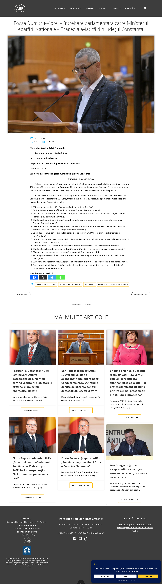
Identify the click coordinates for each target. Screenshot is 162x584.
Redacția (37, 142)
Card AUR (117, 8)
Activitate (74, 8)
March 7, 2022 (50, 142)
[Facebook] (34, 277)
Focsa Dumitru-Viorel (70, 284)
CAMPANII (102, 8)
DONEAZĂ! (129, 8)
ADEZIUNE (90, 8)
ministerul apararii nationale (113, 284)
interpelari (40, 138)
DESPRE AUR (58, 8)
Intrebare (90, 284)
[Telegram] (52, 277)
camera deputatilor (46, 284)
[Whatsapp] (60, 277)
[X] (43, 277)
